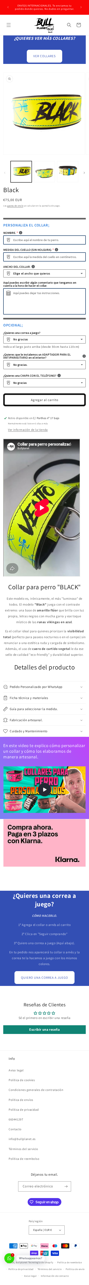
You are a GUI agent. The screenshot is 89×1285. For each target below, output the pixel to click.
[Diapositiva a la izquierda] (5, 173)
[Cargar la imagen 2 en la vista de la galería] (44, 171)
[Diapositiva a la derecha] (84, 173)
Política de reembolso (24, 1159)
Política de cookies (22, 1080)
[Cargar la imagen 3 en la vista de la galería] (67, 171)
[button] (8, 25)
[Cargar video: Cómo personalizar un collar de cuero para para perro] (44, 789)
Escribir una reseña (44, 1029)
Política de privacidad (24, 1110)
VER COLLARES (44, 56)
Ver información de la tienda (28, 430)
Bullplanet (22, 1262)
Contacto (15, 1129)
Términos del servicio (23, 1149)
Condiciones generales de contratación (36, 1090)
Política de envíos (21, 1100)
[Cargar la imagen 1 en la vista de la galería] (21, 171)
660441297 (16, 1119)
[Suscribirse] (66, 1186)
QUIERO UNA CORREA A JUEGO (44, 977)
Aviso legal (16, 1070)
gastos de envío (15, 205)
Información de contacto (55, 1275)
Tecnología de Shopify (40, 1262)
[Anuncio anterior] (8, 7)
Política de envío (75, 1269)
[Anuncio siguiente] (81, 7)
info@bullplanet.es (22, 1139)
